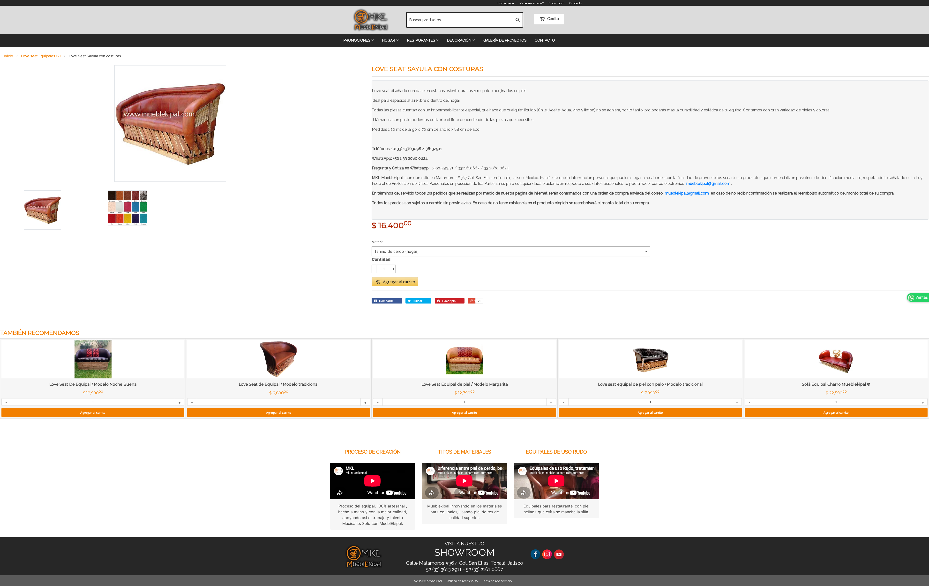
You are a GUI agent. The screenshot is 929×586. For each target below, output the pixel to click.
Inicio (8, 56)
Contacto (575, 3)
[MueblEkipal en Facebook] (535, 554)
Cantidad (381, 259)
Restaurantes (421, 40)
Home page (505, 3)
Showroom (556, 3)
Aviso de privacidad (428, 581)
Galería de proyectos (504, 40)
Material (378, 242)
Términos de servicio (497, 581)
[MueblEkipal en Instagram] (547, 554)
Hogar (389, 40)
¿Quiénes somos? (531, 3)
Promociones (357, 40)
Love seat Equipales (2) (41, 56)
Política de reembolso (462, 581)
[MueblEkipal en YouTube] (559, 554)
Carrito (552, 18)
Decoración (459, 40)
